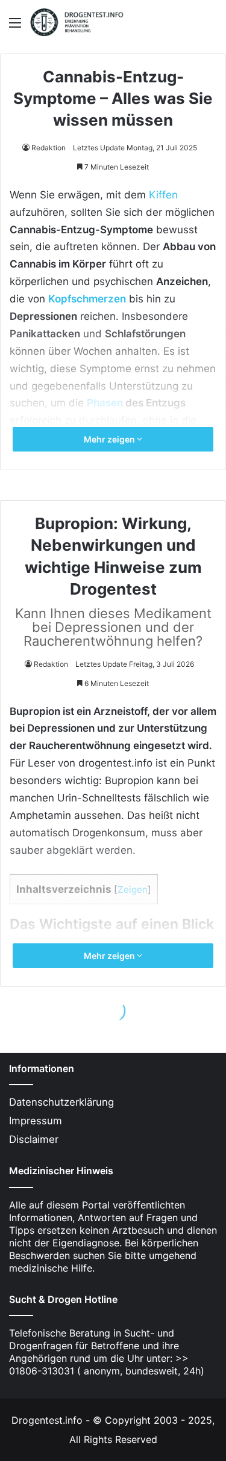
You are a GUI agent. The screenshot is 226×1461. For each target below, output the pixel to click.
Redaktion (48, 147)
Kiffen (163, 195)
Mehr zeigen (110, 439)
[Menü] (15, 26)
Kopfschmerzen (87, 299)
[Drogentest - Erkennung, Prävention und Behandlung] (78, 22)
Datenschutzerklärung (61, 1102)
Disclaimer (33, 1139)
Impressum (35, 1121)
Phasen (105, 403)
